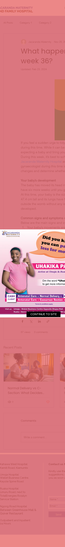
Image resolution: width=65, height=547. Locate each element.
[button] (43, 314)
